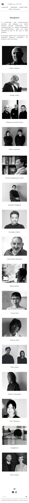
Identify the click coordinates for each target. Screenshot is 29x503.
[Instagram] (16, 492)
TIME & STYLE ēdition (14, 9)
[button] (3, 4)
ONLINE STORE (23, 7)
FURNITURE (5, 7)
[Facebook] (13, 492)
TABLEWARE (14, 7)
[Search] (26, 497)
